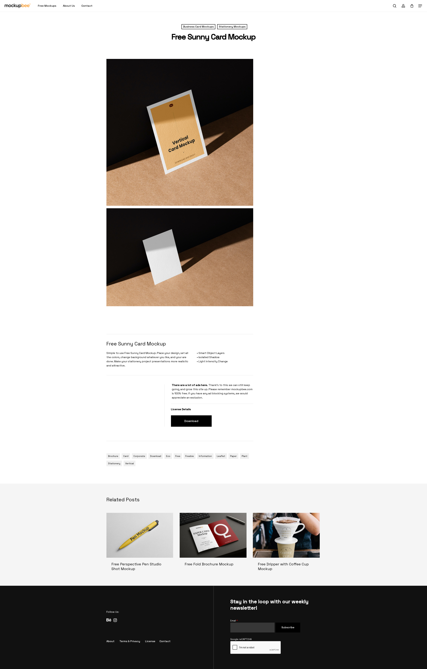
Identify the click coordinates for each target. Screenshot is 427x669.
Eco (168, 456)
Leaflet (221, 456)
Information (205, 456)
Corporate (139, 456)
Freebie (189, 456)
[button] (420, 6)
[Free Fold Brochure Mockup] (213, 544)
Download (155, 456)
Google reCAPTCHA (241, 639)
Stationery (114, 463)
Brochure (113, 456)
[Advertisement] (167, 319)
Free (177, 456)
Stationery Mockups (232, 26)
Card (125, 456)
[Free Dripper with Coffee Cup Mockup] (286, 544)
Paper (233, 456)
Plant (244, 456)
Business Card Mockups (198, 26)
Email (234, 620)
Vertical (129, 463)
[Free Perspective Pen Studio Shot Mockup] (139, 544)
